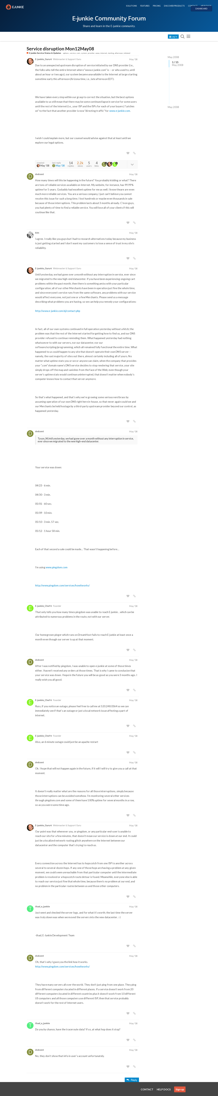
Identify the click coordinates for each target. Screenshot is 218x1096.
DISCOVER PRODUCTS (174, 6)
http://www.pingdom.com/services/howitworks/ (62, 585)
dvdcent (39, 174)
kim (37, 232)
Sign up (180, 1089)
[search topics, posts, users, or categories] (182, 36)
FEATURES (144, 6)
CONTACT (193, 6)
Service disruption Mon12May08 (60, 48)
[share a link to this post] (134, 153)
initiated (127, 53)
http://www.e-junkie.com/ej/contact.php (57, 310)
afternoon (119, 53)
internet (103, 53)
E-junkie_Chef (42, 605)
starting (111, 53)
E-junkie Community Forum (109, 18)
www (98, 53)
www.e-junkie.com (119, 110)
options (66, 53)
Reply (134, 1080)
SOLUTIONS (131, 6)
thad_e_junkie (42, 906)
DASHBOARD (201, 8)
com (78, 53)
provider (91, 53)
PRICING (157, 6)
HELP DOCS (206, 6)
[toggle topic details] (132, 164)
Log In (174, 36)
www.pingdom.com (56, 567)
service (73, 53)
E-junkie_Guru (42, 59)
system (84, 53)
